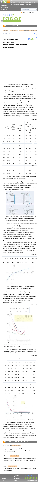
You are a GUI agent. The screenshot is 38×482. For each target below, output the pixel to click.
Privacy (16, 480)
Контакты (4, 9)
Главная (5, 30)
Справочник (13, 30)
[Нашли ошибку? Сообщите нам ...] (34, 33)
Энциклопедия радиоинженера (28, 30)
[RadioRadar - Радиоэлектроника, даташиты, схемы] (11, 17)
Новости (4, 5)
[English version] (8, 1)
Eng (3, 480)
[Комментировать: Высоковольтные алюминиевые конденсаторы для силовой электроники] (29, 39)
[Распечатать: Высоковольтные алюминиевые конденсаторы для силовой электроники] (36, 33)
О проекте (4, 7)
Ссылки (16, 477)
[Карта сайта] (5, 1)
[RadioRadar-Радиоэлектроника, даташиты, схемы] (1, 1)
